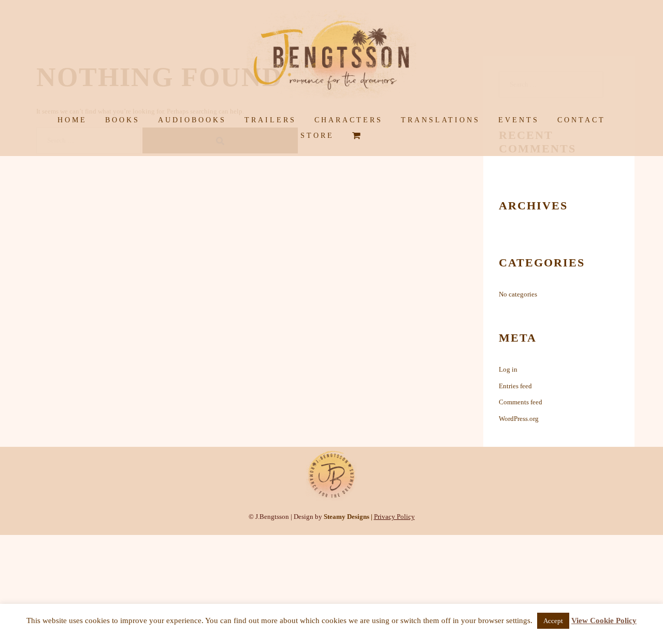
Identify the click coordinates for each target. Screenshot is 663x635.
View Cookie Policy (604, 620)
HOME (72, 120)
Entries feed (515, 386)
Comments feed (520, 402)
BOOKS (122, 120)
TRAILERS (270, 120)
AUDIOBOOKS (192, 120)
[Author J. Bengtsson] (331, 57)
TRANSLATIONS (440, 120)
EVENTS (518, 120)
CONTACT (581, 120)
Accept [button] (553, 621)
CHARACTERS (348, 120)
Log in (508, 369)
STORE (317, 135)
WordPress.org (519, 418)
